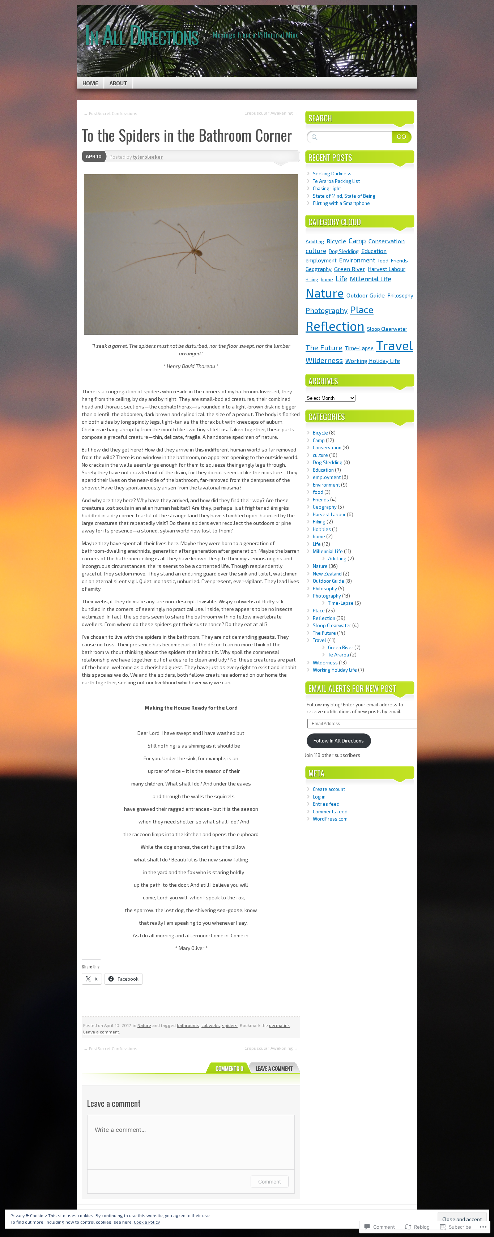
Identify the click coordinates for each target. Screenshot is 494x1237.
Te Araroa (338, 655)
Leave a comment (101, 1031)
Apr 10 (94, 156)
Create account (329, 789)
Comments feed (330, 811)
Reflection (335, 325)
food (383, 260)
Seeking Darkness (332, 173)
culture (316, 250)
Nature (144, 1025)
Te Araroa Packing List (336, 181)
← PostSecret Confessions (110, 113)
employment (321, 260)
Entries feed (326, 804)
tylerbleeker (148, 157)
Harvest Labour (386, 269)
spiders (230, 1025)
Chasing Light (327, 188)
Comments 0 (229, 1068)
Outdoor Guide (365, 295)
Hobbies (322, 529)
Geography (319, 269)
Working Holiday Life (372, 360)
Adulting (315, 241)
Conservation (387, 240)
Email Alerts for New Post (352, 688)
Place (362, 309)
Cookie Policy (147, 1221)
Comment (269, 1181)
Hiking (312, 279)
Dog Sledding (344, 251)
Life (341, 278)
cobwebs (210, 1025)
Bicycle (336, 240)
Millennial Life (370, 279)
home (327, 279)
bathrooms (188, 1025)
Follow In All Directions (339, 741)
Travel (394, 345)
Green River (349, 268)
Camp (357, 240)
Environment (357, 260)
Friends (399, 260)
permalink (279, 1025)
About (118, 83)
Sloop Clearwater (387, 329)
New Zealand (327, 574)
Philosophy (400, 295)
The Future (324, 347)
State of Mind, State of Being (344, 196)
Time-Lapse (359, 348)
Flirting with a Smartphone (341, 203)
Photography (327, 310)
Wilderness (324, 360)
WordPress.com (330, 819)
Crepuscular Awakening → (271, 112)
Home (90, 83)
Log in (319, 797)
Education (374, 250)
